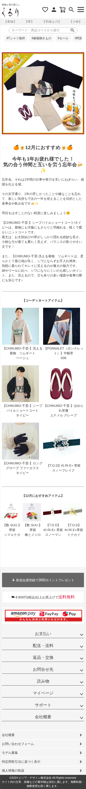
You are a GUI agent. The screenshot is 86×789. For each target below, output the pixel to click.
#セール (63, 38)
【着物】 (10, 21)
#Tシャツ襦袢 (16, 38)
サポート (43, 705)
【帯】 (29, 21)
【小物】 (75, 21)
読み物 (43, 681)
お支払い (43, 633)
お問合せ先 (43, 669)
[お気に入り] (45, 9)
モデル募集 (10, 753)
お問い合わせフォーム (18, 744)
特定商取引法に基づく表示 (21, 761)
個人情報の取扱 (13, 770)
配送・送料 (43, 645)
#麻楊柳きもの (41, 38)
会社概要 (43, 717)
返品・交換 (43, 657)
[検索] (71, 9)
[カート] (62, 9)
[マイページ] (53, 9)
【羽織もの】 (51, 21)
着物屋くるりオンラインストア (10, 12)
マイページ (43, 693)
